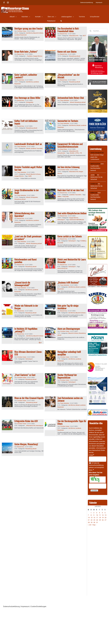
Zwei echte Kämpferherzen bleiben (72, 213)
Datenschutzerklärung (96, 465)
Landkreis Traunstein (37, 148)
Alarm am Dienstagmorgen (68, 328)
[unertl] (97, 293)
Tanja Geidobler (64, 100)
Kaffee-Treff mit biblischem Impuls (26, 122)
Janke (92, 175)
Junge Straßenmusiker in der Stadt (26, 191)
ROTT (84, 35)
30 (94, 522)
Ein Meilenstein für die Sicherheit (96, 177)
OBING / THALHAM (62, 196)
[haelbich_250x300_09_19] (97, 209)
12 (103, 515)
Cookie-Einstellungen (38, 606)
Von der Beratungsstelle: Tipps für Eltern (71, 422)
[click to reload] (97, 479)
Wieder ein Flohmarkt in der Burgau (26, 307)
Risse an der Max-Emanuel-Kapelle (29, 398)
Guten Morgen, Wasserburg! (26, 444)
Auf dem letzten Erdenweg (68, 167)
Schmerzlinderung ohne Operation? (24, 214)
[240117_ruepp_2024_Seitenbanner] (97, 90)
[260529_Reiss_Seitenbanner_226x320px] (97, 378)
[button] (61, 21)
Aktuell (72, 102)
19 (103, 517)
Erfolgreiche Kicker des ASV (26, 421)
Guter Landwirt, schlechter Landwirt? (25, 76)
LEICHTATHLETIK (62, 268)
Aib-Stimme (29, 33)
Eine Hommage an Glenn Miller (27, 97)
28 (89, 522)
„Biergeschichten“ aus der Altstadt (68, 76)
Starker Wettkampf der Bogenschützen (67, 376)
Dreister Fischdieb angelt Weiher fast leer (28, 168)
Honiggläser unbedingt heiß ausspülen (69, 353)
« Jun (89, 525)
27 (105, 520)
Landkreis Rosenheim (20, 35)
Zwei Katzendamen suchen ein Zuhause (70, 399)
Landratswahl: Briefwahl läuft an (28, 144)
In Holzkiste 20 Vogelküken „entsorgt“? (25, 330)
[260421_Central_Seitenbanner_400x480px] (97, 265)
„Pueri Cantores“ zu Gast (24, 374)
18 (100, 517)
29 (91, 522)
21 (89, 520)
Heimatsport (61, 219)
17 (97, 517)
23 (94, 520)
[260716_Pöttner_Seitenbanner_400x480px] (97, 334)
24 (97, 520)
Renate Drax (63, 34)
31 (97, 522)
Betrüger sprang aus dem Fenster (28, 28)
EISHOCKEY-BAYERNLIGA (77, 219)
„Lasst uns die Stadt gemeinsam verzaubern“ (28, 238)
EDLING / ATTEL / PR (76, 153)
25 (100, 520)
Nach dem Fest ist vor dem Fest (70, 190)
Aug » (94, 525)
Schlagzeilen (29, 102)
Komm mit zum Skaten (67, 51)
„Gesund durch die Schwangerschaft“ (22, 284)
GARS (30, 176)
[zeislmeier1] (97, 410)
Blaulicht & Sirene (38, 33)
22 (91, 520)
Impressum (25, 606)
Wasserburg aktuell (74, 56)
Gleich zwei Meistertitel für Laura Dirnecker (71, 261)
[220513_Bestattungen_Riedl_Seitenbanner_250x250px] (97, 310)
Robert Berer (63, 149)
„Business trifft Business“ (68, 282)
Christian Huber (21, 31)
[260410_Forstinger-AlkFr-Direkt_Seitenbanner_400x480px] (97, 237)
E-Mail (91, 455)
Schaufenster (61, 153)
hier (92, 452)
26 (103, 520)
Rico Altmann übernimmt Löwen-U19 (28, 353)
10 (97, 515)
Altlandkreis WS (73, 35)
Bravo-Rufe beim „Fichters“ (26, 51)
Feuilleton (30, 56)
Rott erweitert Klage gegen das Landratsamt (97, 157)
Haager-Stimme (37, 56)
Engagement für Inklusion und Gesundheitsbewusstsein (70, 145)
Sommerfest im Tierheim (67, 120)
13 (105, 515)
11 (100, 515)
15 (91, 517)
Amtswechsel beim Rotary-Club (70, 97)
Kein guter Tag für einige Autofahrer (67, 307)
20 (105, 517)
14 (89, 517)
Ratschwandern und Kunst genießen (25, 261)
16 (94, 517)
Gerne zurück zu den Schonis (69, 236)
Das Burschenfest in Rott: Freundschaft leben (68, 30)
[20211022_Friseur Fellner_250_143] (97, 362)
